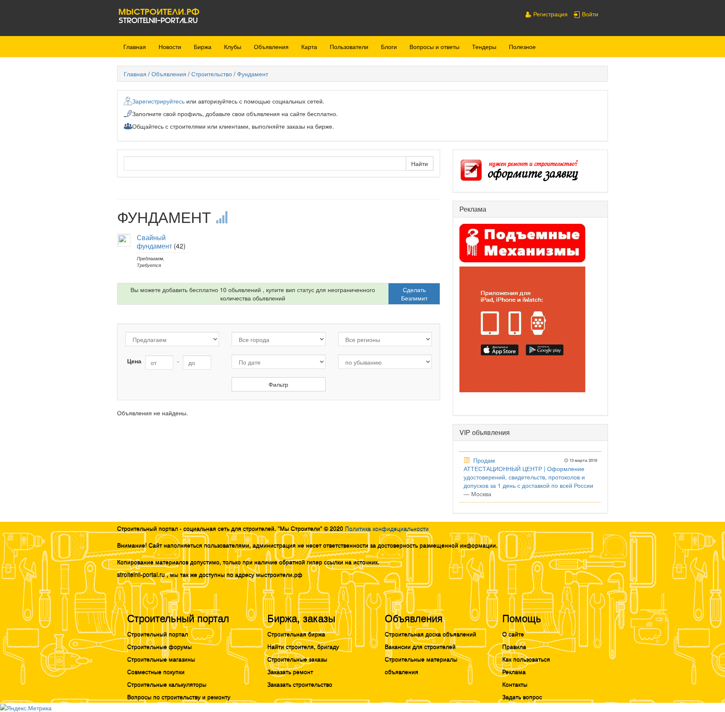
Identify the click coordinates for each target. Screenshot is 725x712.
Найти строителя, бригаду (303, 646)
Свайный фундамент (154, 242)
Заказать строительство (299, 684)
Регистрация (550, 14)
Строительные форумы (159, 646)
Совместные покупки (156, 671)
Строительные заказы (297, 659)
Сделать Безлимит (414, 293)
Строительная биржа (296, 633)
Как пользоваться (526, 659)
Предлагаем (150, 258)
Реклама (514, 671)
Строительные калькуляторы (166, 684)
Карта (309, 46)
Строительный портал (157, 633)
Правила (514, 646)
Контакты (514, 684)
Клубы (232, 46)
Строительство (211, 74)
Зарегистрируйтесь (158, 101)
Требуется (149, 264)
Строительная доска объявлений (430, 633)
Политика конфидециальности (387, 528)
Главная (134, 46)
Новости (170, 46)
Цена (134, 361)
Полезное (522, 46)
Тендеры (484, 46)
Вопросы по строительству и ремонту (178, 696)
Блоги (389, 46)
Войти (589, 14)
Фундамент (252, 74)
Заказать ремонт (290, 671)
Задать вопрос (522, 696)
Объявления (271, 46)
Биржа (202, 46)
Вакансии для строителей (420, 646)
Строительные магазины (161, 659)
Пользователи (349, 46)
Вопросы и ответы (434, 46)
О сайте (513, 633)
